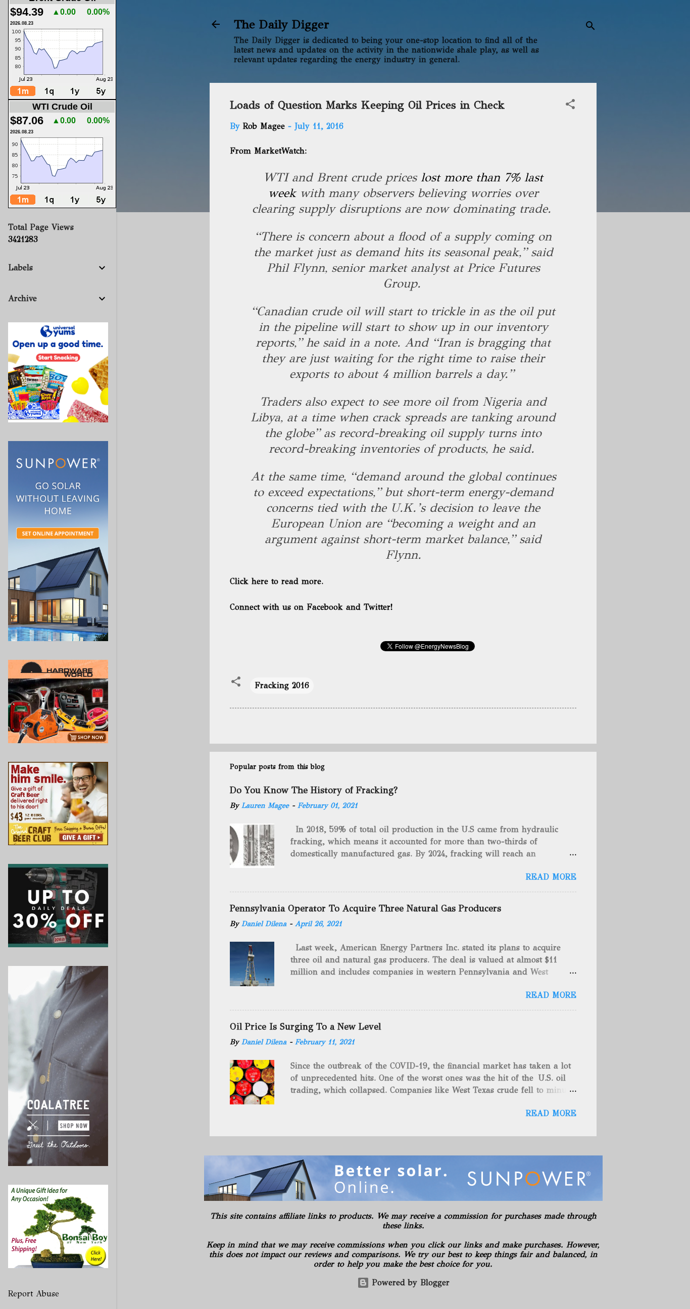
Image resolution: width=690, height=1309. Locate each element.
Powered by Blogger (409, 1282)
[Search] (590, 27)
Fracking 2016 (282, 685)
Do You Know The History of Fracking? (314, 790)
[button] (570, 106)
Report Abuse (33, 1293)
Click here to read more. (276, 581)
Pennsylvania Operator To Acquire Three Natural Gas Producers (365, 908)
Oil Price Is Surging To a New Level (305, 1026)
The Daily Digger (281, 24)
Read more (551, 877)
